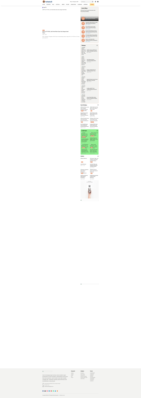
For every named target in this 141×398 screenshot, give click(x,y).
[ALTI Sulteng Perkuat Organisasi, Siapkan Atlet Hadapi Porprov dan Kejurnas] (84, 60)
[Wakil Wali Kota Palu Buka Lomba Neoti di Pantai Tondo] (94, 109)
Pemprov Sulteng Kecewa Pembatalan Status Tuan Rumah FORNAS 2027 (91, 70)
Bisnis (82, 110)
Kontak (72, 375)
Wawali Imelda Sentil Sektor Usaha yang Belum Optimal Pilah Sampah (93, 151)
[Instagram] (47, 391)
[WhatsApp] (53, 391)
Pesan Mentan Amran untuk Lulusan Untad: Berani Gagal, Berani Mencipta (91, 27)
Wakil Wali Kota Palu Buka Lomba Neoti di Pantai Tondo (93, 114)
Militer (43, 30)
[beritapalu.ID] (47, 1)
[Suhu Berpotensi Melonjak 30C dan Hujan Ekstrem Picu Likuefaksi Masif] (85, 146)
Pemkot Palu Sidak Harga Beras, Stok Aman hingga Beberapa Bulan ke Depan (92, 32)
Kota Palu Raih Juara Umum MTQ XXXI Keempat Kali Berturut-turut (85, 125)
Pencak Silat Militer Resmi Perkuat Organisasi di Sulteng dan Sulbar (92, 98)
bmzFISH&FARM (92, 377)
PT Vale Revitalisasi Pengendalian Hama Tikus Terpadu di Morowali (91, 36)
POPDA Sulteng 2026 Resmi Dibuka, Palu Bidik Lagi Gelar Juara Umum (92, 51)
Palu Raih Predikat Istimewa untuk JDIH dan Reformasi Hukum (91, 23)
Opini (82, 173)
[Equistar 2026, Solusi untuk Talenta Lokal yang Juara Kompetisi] (94, 120)
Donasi (72, 377)
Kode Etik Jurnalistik (84, 376)
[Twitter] (45, 391)
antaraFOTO (92, 379)
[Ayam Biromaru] (85, 160)
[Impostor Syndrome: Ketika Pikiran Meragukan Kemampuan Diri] (85, 171)
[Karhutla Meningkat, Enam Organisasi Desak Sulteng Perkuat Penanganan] (85, 135)
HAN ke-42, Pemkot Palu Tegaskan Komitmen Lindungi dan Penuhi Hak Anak (91, 40)
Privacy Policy (83, 375)
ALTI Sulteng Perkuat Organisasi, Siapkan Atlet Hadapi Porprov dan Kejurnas (92, 60)
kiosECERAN (92, 378)
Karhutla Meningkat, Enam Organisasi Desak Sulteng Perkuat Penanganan (85, 140)
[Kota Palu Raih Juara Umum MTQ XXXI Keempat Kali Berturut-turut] (85, 120)
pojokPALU (91, 375)
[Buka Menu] (98, 1)
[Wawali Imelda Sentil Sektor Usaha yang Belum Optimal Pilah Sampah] (94, 146)
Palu (91, 110)
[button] (92, 2)
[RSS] (57, 391)
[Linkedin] (49, 391)
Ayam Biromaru (83, 164)
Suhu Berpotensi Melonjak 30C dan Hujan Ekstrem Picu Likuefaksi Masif (84, 151)
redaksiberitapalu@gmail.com (48, 386)
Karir (71, 376)
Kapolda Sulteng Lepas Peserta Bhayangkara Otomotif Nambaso (92, 80)
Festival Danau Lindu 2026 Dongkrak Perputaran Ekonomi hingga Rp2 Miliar (84, 114)
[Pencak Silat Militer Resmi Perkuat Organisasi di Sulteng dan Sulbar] (84, 98)
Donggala (83, 147)
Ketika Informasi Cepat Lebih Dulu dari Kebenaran (94, 176)
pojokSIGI (91, 376)
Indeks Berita (82, 378)
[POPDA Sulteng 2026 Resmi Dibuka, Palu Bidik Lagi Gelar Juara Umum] (84, 51)
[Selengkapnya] (97, 45)
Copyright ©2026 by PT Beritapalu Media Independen (50, 395)
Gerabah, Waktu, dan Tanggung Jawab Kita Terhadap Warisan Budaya (93, 165)
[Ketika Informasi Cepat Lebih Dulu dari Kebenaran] (94, 171)
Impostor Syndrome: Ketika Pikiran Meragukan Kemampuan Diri (84, 176)
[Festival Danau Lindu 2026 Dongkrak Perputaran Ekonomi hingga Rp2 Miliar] (85, 109)
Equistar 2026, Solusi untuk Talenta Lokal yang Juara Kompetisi (94, 125)
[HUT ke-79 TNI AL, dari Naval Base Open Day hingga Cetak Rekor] (60, 19)
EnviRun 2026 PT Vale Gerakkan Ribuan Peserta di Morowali (91, 89)
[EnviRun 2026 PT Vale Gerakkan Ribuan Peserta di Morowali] (84, 89)
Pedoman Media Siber (84, 377)
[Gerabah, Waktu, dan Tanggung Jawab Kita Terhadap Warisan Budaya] (94, 160)
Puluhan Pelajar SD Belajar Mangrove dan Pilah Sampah (94, 139)
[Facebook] (43, 391)
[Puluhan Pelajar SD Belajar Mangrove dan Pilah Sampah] (94, 134)
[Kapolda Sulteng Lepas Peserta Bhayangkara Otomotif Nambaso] (84, 80)
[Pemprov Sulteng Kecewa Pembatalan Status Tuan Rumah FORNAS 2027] (84, 70)
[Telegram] (55, 391)
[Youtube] (51, 391)
